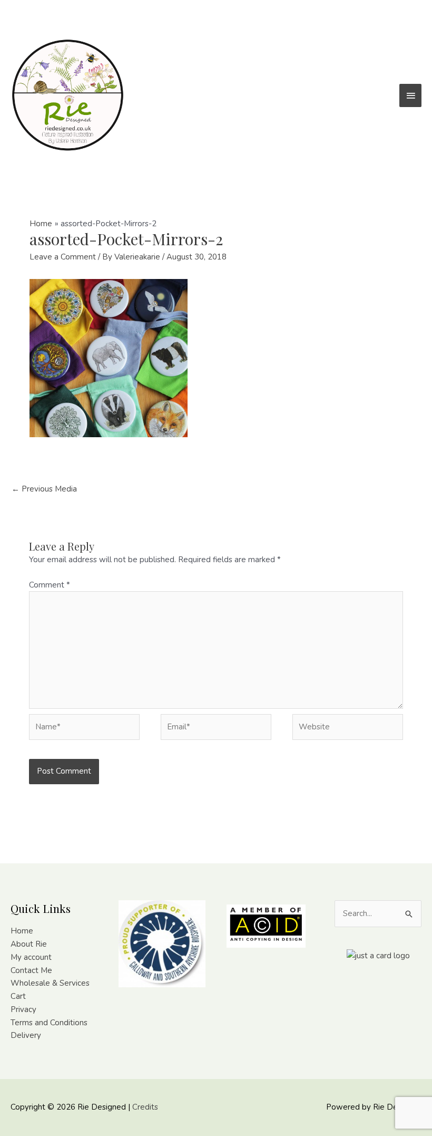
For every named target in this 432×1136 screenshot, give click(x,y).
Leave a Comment (63, 257)
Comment (49, 585)
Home (22, 931)
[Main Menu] (410, 95)
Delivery (26, 1035)
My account (31, 957)
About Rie (29, 944)
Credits (145, 1107)
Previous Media (44, 489)
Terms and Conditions (49, 1022)
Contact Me (31, 970)
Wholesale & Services (50, 983)
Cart (18, 996)
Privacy (23, 1009)
